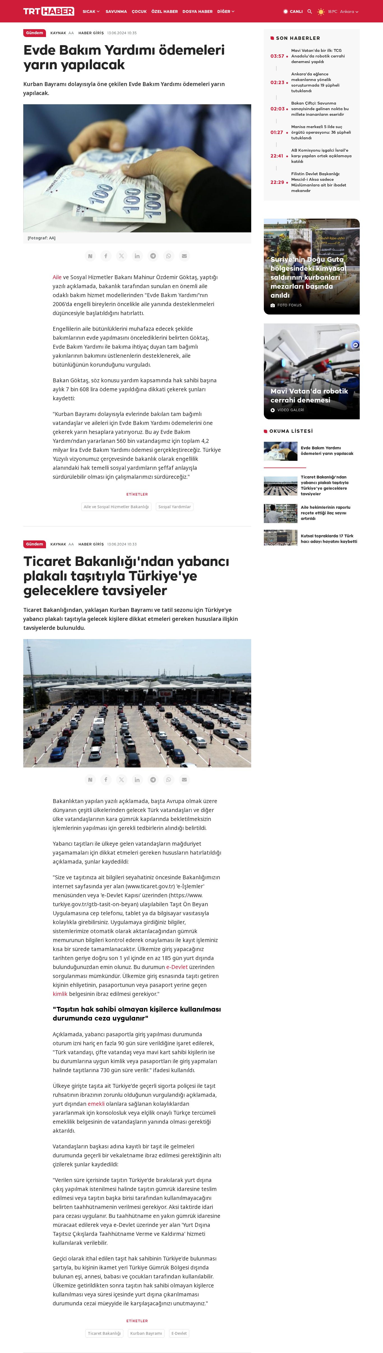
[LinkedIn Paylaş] (137, 256)
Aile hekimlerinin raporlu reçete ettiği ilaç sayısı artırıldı (325, 513)
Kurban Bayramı (146, 1333)
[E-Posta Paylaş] (184, 256)
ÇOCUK (139, 12)
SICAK (89, 12)
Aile (57, 277)
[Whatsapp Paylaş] (168, 256)
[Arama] (312, 11)
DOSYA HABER (198, 12)
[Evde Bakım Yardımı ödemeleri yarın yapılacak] (280, 451)
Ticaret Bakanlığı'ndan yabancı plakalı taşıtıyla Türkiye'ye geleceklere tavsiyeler (325, 485)
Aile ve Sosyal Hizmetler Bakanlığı (116, 506)
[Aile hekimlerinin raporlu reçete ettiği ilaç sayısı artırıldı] (280, 513)
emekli (96, 1103)
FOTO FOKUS (290, 305)
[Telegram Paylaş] (153, 256)
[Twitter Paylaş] (121, 256)
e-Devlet (177, 967)
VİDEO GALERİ (291, 410)
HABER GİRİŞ (91, 33)
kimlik (60, 994)
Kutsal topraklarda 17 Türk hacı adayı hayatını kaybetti (329, 539)
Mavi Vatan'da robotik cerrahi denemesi (309, 396)
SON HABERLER (298, 38)
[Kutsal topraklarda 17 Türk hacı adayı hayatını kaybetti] (280, 539)
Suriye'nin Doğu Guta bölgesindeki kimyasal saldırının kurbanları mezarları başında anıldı (309, 277)
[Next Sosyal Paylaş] (90, 256)
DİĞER (223, 12)
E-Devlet (179, 1333)
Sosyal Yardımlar (174, 506)
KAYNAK (58, 33)
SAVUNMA (116, 12)
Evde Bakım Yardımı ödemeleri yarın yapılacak (327, 451)
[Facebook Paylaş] (106, 256)
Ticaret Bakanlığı (104, 1333)
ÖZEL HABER (164, 12)
